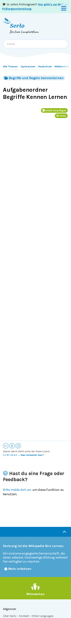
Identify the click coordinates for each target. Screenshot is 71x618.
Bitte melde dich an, (17, 490)
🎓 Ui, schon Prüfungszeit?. (34, 6)
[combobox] (35, 44)
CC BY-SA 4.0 (10, 455)
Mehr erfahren (19, 569)
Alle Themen (10, 66)
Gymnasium (28, 66)
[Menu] (63, 8)
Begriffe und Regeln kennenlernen (36, 78)
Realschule (45, 66)
